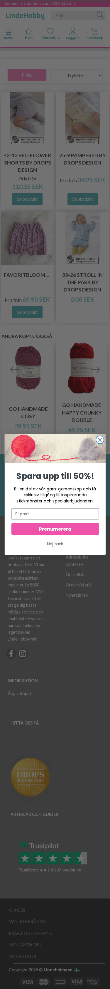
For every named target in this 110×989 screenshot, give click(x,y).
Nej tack (55, 544)
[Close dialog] (100, 440)
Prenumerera (55, 529)
